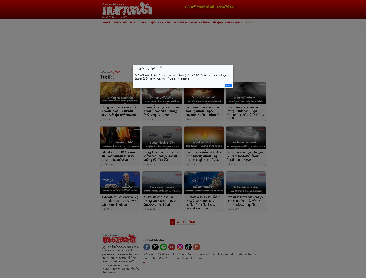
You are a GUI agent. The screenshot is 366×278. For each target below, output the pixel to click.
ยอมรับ (228, 85)
